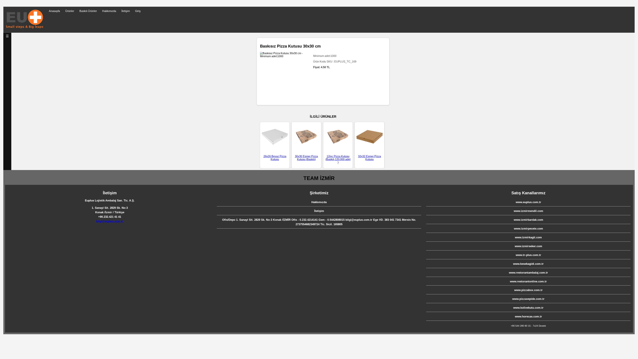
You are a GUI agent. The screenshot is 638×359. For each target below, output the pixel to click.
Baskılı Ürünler (88, 11)
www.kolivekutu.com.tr (528, 307)
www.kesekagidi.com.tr (528, 263)
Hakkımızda (109, 11)
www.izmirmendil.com (528, 211)
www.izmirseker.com (528, 246)
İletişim (125, 11)
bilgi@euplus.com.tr (109, 221)
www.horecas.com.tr (528, 316)
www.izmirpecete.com (528, 228)
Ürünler (69, 11)
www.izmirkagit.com (528, 237)
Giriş (138, 11)
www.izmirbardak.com (528, 219)
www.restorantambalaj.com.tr (528, 272)
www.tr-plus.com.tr (528, 255)
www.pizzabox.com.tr (528, 290)
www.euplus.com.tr (528, 202)
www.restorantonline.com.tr (528, 281)
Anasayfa (54, 11)
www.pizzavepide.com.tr (528, 298)
